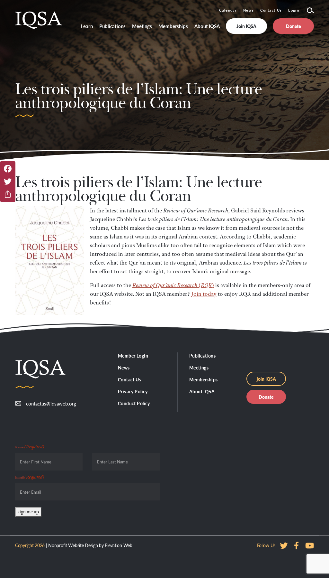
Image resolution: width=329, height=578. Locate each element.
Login (293, 10)
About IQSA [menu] (207, 26)
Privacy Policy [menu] (133, 391)
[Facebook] (7, 168)
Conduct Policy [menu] (134, 403)
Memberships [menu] (173, 26)
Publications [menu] (112, 26)
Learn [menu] (87, 26)
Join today (204, 293)
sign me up (28, 512)
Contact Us (271, 10)
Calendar (228, 10)
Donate (266, 397)
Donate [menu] (293, 26)
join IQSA (266, 379)
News (248, 10)
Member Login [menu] (133, 355)
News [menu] (124, 367)
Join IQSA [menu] (246, 26)
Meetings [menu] (142, 26)
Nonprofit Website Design (73, 545)
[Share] (7, 194)
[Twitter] (7, 181)
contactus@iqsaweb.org (51, 403)
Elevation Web (118, 545)
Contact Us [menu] (129, 379)
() (173, 285)
